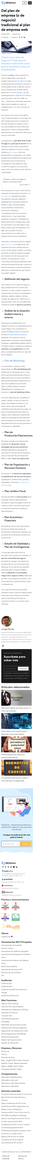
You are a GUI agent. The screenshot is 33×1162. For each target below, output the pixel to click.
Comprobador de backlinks (11, 945)
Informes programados (10, 1037)
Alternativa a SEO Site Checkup (13, 1083)
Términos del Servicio (22, 1157)
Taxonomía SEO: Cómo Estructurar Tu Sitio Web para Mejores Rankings (15, 1113)
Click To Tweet (23, 184)
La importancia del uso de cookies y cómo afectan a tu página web (15, 779)
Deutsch (25, 1060)
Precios (4, 1054)
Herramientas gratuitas (10, 1019)
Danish (18, 1060)
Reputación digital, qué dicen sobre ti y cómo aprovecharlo (16, 709)
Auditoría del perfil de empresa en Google (14, 991)
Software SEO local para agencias (14, 1028)
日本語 (10, 1066)
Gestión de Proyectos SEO (11, 1040)
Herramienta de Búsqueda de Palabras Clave (15, 955)
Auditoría (25, 844)
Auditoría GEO (6, 986)
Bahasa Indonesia (20, 1063)
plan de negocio (20, 81)
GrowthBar (5, 1022)
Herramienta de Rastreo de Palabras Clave (15, 962)
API (2, 975)
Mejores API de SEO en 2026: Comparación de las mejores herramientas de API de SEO (12, 1140)
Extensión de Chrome (9, 1013)
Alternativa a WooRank (10, 1086)
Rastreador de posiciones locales (13, 1025)
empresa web (9, 244)
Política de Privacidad (5, 1157)
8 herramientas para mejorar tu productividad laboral (13, 756)
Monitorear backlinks (9, 966)
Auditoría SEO (6, 983)
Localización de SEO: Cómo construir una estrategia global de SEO (15, 1126)
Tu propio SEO (6, 1016)
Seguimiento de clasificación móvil (14, 1031)
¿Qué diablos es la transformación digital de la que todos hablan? (14, 732)
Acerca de (5, 1051)
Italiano (4, 1066)
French (10, 1063)
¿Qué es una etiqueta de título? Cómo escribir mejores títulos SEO (15, 1120)
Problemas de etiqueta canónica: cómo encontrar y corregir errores (16, 1132)
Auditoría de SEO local (9, 995)
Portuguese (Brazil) (8, 1069)
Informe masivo (7, 948)
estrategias (14, 152)
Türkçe (19, 1069)
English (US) (10, 1060)
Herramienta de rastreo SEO (12, 969)
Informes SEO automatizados (12, 1006)
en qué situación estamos (17, 334)
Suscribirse (23, 669)
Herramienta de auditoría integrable (14, 951)
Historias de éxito (8, 1057)
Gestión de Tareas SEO (9, 1043)
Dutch (15, 1066)
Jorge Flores (16, 34)
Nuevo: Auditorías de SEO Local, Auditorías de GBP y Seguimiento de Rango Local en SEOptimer (15, 1106)
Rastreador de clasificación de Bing (14, 1009)
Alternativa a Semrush (9, 1080)
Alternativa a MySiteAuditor (11, 1077)
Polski (21, 1066)
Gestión (6, 37)
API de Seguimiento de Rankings (13, 1034)
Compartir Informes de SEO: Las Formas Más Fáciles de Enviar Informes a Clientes (16, 1097)
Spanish (4, 1063)
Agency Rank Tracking (9, 1003)
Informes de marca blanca (11, 972)
